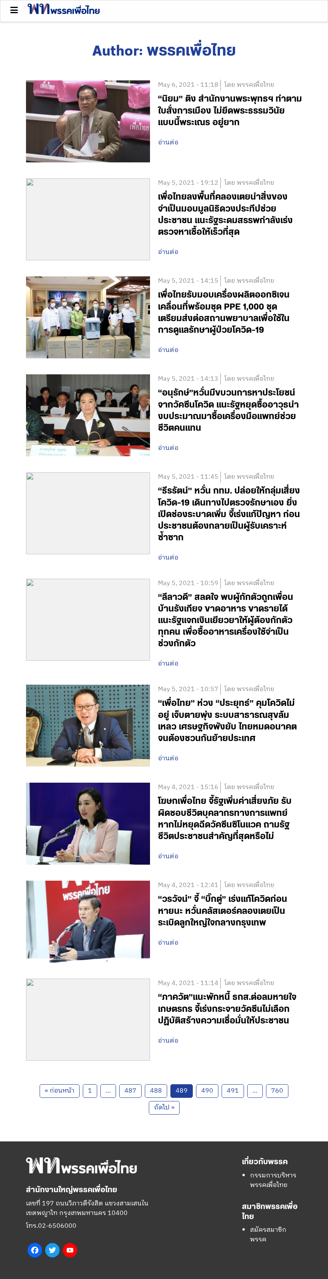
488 (156, 1090)
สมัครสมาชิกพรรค (268, 1235)
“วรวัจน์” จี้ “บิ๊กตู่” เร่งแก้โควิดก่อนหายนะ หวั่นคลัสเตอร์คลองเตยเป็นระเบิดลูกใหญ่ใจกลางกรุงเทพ (222, 911)
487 (130, 1090)
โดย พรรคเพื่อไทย (249, 85)
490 (207, 1090)
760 (277, 1090)
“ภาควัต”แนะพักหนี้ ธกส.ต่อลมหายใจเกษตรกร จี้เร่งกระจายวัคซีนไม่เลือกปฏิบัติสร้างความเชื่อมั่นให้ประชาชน (227, 1009)
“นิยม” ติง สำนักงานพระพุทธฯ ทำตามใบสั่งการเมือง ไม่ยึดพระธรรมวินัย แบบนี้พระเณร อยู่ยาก (230, 110)
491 (233, 1090)
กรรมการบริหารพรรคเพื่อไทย (273, 1180)
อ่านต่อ (168, 143)
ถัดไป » (164, 1107)
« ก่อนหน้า (59, 1090)
